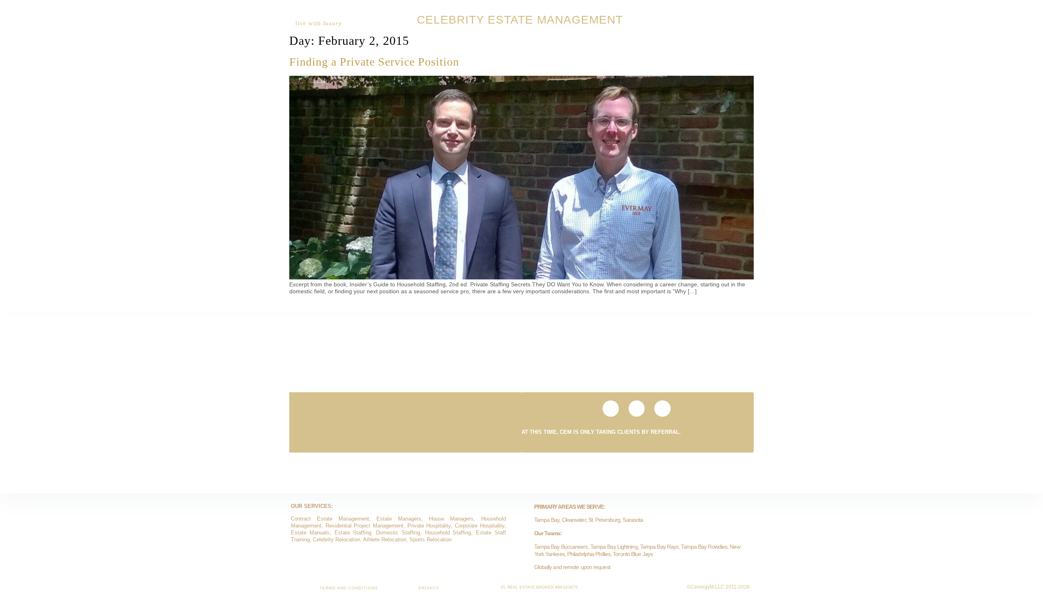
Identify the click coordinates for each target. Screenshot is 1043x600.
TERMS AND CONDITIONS (348, 588)
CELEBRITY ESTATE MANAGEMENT (520, 19)
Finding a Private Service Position (374, 61)
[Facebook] (737, 23)
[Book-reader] (711, 23)
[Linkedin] (724, 23)
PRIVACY (428, 588)
